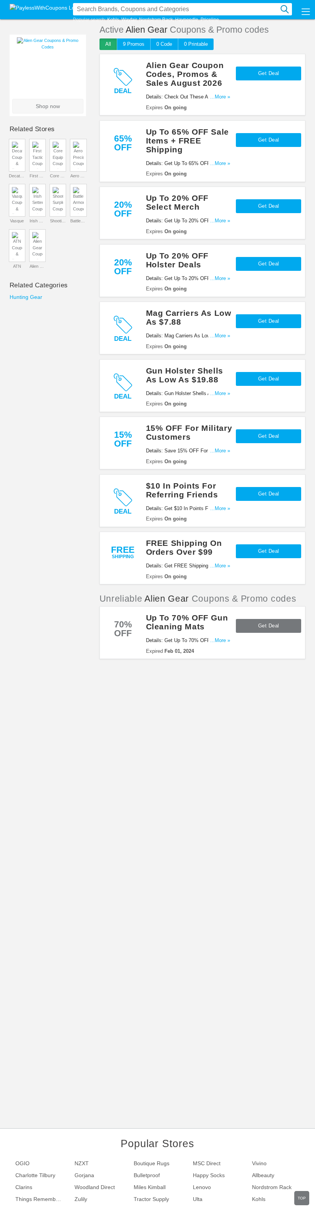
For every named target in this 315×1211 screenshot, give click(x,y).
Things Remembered (41, 1199)
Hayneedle (186, 19)
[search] (285, 9)
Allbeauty (263, 1175)
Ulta (197, 1199)
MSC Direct (206, 1163)
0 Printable (196, 44)
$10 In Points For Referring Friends (182, 490)
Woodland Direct (95, 1187)
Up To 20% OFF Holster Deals (177, 260)
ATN (17, 266)
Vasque (17, 221)
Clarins (23, 1187)
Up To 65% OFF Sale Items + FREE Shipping (187, 140)
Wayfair (129, 19)
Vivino (259, 1163)
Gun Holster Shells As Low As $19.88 (184, 375)
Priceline (210, 19)
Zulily (81, 1199)
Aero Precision (78, 175)
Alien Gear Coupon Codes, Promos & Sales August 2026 (185, 74)
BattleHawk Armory (78, 221)
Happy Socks (209, 1175)
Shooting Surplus (58, 221)
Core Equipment (58, 175)
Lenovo (202, 1187)
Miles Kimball (150, 1187)
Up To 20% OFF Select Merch (177, 202)
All (108, 44)
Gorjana (84, 1175)
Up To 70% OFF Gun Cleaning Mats (187, 622)
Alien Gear (38, 266)
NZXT (82, 1163)
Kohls (113, 19)
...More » (220, 97)
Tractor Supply (151, 1199)
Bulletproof (147, 1175)
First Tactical (38, 175)
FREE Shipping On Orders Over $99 (184, 547)
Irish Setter (38, 221)
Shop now (48, 106)
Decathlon (17, 175)
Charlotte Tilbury (35, 1175)
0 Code (164, 44)
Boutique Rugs (151, 1163)
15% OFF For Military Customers (189, 432)
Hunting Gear (26, 297)
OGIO (22, 1163)
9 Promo (133, 44)
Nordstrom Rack (156, 19)
